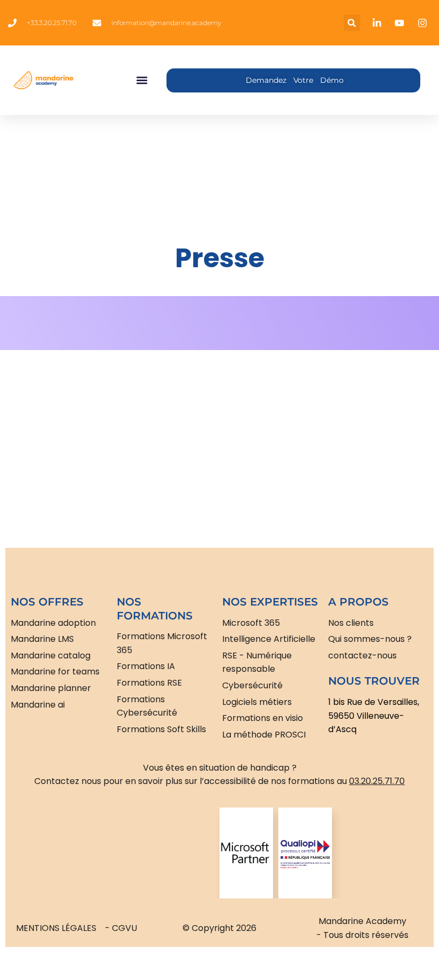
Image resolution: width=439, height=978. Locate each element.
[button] (352, 22)
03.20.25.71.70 (377, 781)
